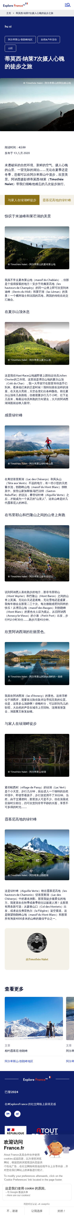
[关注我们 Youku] (8, 1114)
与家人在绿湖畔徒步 (22, 200)
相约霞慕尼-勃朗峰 (16, 1051)
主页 (8, 13)
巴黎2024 (11, 1092)
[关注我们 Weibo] (17, 1114)
